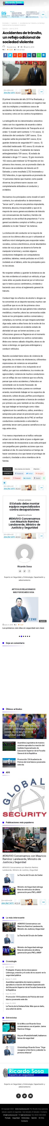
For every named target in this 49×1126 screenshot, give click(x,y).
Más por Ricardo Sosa (23, 592)
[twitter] (10, 56)
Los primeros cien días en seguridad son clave (23, 628)
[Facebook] (18, 1096)
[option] (24, 613)
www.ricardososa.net (22, 1109)
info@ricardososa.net (10, 1115)
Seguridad (16, 1118)
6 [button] (29, 636)
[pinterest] (24, 56)
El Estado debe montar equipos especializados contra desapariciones (24, 505)
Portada (6, 23)
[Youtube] (30, 1096)
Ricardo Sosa (11, 47)
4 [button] (25, 636)
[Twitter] (24, 1096)
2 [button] (21, 636)
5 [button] (27, 636)
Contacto (24, 1121)
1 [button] (19, 636)
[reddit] (20, 56)
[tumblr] (34, 56)
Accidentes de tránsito (23, 469)
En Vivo (41, 1118)
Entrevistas (25, 1118)
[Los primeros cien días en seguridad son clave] (24, 609)
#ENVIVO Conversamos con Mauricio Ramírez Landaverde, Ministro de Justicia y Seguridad (24, 521)
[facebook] (5, 56)
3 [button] (23, 636)
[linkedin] (29, 56)
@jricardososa (26, 1115)
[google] (15, 56)
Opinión (14, 23)
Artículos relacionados (23, 589)
